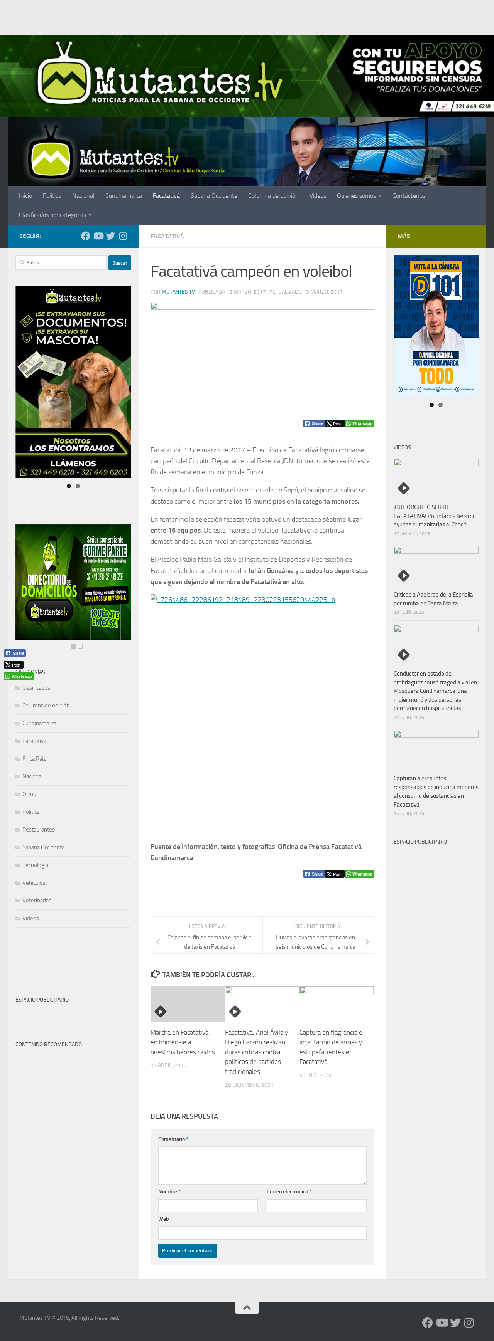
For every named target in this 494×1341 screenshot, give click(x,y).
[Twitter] (110, 235)
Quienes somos (356, 195)
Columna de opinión (273, 195)
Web (163, 1219)
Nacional (83, 195)
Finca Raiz (34, 758)
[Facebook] (85, 235)
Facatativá (166, 195)
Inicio (25, 195)
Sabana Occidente (214, 195)
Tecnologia (35, 865)
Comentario (173, 1139)
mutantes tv (178, 292)
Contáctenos (408, 195)
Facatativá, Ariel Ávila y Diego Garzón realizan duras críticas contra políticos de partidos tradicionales (256, 1051)
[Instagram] (122, 235)
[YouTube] (98, 235)
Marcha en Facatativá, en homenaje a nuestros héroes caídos (183, 1042)
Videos (318, 195)
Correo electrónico (289, 1191)
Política (52, 195)
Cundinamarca (123, 195)
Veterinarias (36, 900)
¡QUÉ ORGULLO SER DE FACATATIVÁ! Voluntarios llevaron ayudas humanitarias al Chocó (435, 516)
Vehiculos (34, 882)
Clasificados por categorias (52, 214)
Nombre (169, 1191)
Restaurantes (38, 829)
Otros (29, 794)
